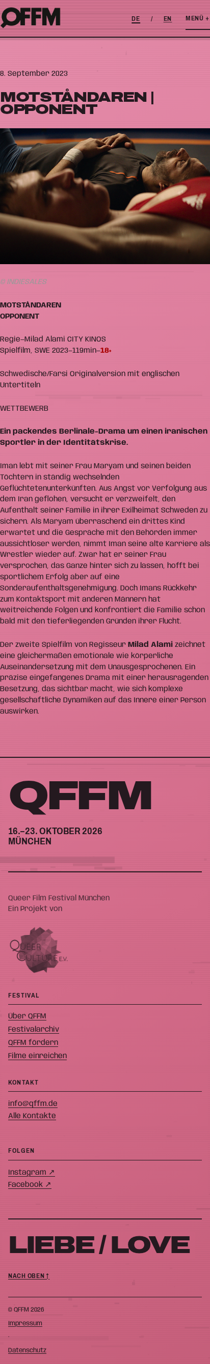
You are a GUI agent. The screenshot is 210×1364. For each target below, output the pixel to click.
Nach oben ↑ (28, 1276)
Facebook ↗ (29, 1184)
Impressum (25, 1323)
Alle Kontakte (32, 1116)
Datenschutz (27, 1350)
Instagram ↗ (31, 1172)
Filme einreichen (37, 1056)
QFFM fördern (33, 1042)
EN (168, 19)
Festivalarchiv (33, 1029)
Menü (197, 18)
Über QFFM (27, 1016)
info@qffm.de (33, 1103)
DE (136, 19)
